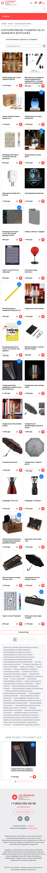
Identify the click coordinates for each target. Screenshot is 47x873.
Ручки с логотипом (17, 679)
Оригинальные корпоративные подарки (18, 657)
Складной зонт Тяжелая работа (33, 463)
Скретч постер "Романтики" (11, 616)
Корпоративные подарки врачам (27, 705)
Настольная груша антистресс (31, 271)
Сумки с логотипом (27, 667)
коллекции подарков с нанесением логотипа (20, 715)
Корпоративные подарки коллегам (18, 691)
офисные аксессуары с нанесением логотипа (20, 717)
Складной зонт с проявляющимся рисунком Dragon (34, 425)
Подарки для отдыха (29, 671)
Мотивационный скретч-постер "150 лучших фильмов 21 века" (10, 233)
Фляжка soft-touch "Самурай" (35, 232)
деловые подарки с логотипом (26, 712)
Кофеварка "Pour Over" (10, 501)
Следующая (35, 639)
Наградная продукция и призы (15, 674)
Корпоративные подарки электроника (17, 662)
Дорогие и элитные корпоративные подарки (20, 647)
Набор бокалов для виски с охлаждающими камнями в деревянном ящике (11, 541)
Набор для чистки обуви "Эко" (33, 540)
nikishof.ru (30, 826)
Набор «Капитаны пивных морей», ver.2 (11, 117)
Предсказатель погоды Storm (33, 156)
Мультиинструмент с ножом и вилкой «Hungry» (34, 348)
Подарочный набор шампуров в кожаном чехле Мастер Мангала (11, 387)
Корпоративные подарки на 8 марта (17, 652)
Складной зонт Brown (9, 462)
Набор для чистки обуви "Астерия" (33, 617)
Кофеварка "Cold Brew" (33, 501)
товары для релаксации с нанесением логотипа (21, 720)
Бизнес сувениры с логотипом (25, 669)
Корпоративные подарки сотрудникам (17, 654)
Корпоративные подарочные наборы (17, 659)
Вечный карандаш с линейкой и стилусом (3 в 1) (11, 309)
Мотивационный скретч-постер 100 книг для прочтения (10, 156)
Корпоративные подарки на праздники (18, 683)
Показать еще (23, 632)
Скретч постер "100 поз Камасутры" (10, 271)
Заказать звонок (23, 812)
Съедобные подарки (11, 671)
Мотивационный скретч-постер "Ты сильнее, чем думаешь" (10, 349)
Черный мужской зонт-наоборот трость (32, 578)
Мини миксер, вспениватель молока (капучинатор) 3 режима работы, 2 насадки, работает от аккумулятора (34, 80)
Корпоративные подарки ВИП (14, 693)
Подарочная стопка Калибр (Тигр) (34, 386)
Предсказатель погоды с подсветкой (33, 117)
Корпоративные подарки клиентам (16, 650)
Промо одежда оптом (33, 681)
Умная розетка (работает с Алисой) (11, 194)
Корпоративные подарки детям (15, 703)
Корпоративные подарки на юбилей (27, 700)
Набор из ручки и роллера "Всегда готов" (11, 578)
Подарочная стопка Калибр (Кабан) (11, 425)
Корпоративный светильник (34, 193)
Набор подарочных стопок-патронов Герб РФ (11, 78)
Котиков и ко (33, 828)
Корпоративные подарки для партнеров (27, 688)
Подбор (6, 16)
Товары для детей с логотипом (15, 708)
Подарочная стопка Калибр (34, 308)
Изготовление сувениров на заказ (26, 725)
